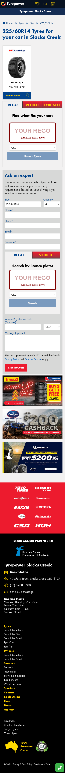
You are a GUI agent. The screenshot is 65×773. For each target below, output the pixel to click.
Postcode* (10, 242)
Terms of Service (33, 359)
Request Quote (16, 367)
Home (8, 23)
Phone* (9, 221)
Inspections (10, 671)
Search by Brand (13, 638)
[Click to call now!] (37, 4)
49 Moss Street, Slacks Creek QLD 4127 (35, 579)
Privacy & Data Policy (22, 764)
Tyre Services (11, 680)
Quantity (48, 199)
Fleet (7, 701)
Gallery (9, 709)
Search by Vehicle (13, 630)
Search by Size (12, 634)
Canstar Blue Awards (15, 725)
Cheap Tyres (10, 733)
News (8, 705)
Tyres (7, 626)
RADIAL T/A (17, 82)
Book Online (12, 697)
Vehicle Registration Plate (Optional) (18, 320)
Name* (9, 210)
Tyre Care (9, 642)
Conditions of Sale (42, 764)
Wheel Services (12, 684)
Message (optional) (15, 333)
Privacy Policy (12, 359)
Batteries (8, 667)
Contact (9, 692)
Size (7, 199)
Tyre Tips (8, 646)
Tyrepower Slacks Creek (35, 11)
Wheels (9, 651)
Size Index (9, 721)
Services (9, 663)
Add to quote (13, 95)
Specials (9, 688)
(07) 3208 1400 (20, 585)
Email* (8, 231)
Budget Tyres (11, 729)
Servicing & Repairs (14, 675)
